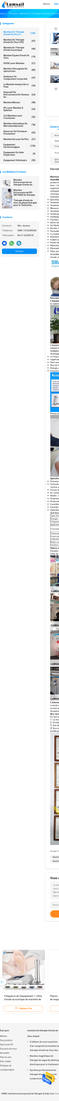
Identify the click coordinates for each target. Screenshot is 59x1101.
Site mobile (5, 1061)
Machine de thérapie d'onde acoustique (19, 48)
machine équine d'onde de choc (19, 56)
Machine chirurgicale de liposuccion (19, 69)
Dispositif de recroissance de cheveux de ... (19, 94)
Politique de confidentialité (7, 1067)
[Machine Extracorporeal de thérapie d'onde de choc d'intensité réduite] (7, 183)
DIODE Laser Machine (19, 63)
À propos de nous (8, 1049)
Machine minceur (19, 102)
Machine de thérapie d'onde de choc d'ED (19, 41)
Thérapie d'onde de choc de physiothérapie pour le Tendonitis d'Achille (25, 202)
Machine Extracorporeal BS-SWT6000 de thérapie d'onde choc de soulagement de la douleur (24, 192)
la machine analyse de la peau (19, 85)
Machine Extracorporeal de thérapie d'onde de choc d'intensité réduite (22, 182)
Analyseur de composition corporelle (19, 77)
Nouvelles (4, 1053)
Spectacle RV (6, 1044)
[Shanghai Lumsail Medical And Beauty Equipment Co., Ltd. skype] (18, 243)
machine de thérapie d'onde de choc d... (19, 33)
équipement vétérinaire (19, 160)
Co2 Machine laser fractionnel (19, 116)
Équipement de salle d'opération (19, 153)
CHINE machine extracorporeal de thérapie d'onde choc (27, 1093)
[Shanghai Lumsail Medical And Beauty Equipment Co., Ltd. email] (4, 243)
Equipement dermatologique (19, 145)
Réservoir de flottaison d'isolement (19, 132)
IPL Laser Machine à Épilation (19, 109)
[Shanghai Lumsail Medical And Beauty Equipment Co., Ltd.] (13, 4)
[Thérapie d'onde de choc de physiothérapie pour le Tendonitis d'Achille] (7, 203)
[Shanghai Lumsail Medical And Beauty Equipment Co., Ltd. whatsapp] (11, 243)
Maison (3, 1036)
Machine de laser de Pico (19, 139)
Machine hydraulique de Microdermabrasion (19, 124)
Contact (19, 251)
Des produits (6, 1040)
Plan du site (5, 1057)
